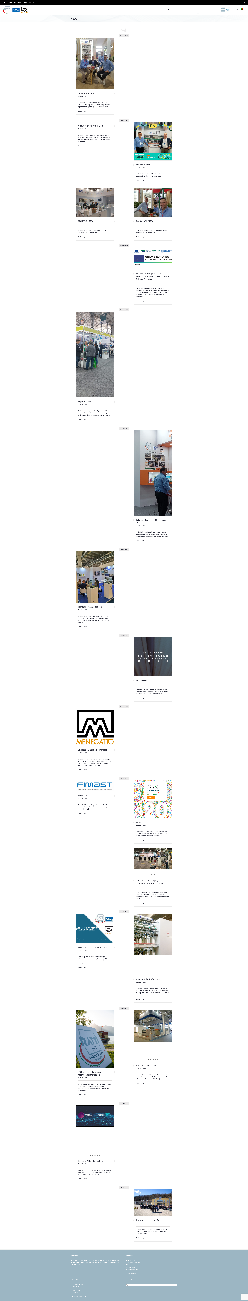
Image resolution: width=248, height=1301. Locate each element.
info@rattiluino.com (29, 2)
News (86, 96)
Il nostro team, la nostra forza (148, 1220)
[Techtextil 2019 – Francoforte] (95, 1131)
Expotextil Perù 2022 (87, 401)
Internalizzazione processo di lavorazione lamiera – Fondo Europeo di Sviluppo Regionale (153, 276)
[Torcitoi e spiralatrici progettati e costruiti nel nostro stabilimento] (153, 862)
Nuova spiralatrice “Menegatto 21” (150, 979)
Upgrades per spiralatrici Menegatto (93, 750)
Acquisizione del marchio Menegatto (93, 947)
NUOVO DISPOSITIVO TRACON (91, 126)
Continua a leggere (82, 111)
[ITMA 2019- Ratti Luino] (153, 1024)
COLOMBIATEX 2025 (86, 93)
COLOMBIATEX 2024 (144, 221)
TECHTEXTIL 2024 (85, 221)
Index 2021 (141, 822)
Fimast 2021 (83, 795)
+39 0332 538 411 (17, 2)
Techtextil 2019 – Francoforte (90, 1161)
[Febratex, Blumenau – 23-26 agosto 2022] (153, 473)
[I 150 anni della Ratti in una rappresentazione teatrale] (95, 1023)
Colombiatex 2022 (144, 680)
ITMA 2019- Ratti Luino (146, 1065)
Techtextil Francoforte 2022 (90, 607)
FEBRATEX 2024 (143, 165)
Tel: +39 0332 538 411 (131, 1267)
